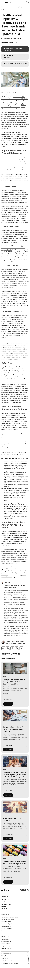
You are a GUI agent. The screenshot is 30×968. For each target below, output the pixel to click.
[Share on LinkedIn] (17, 648)
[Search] (27, 2)
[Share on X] (12, 648)
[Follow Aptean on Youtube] (28, 890)
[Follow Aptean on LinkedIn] (25, 890)
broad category (8, 190)
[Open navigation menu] (2, 2)
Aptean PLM (19, 441)
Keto (27, 277)
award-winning (18, 553)
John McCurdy (13, 641)
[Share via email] (21, 648)
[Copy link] (3, 648)
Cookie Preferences (6, 953)
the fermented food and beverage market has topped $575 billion (13, 248)
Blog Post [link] (3, 9)
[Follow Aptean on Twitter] (23, 890)
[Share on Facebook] (8, 648)
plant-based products (19, 315)
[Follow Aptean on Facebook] (21, 890)
